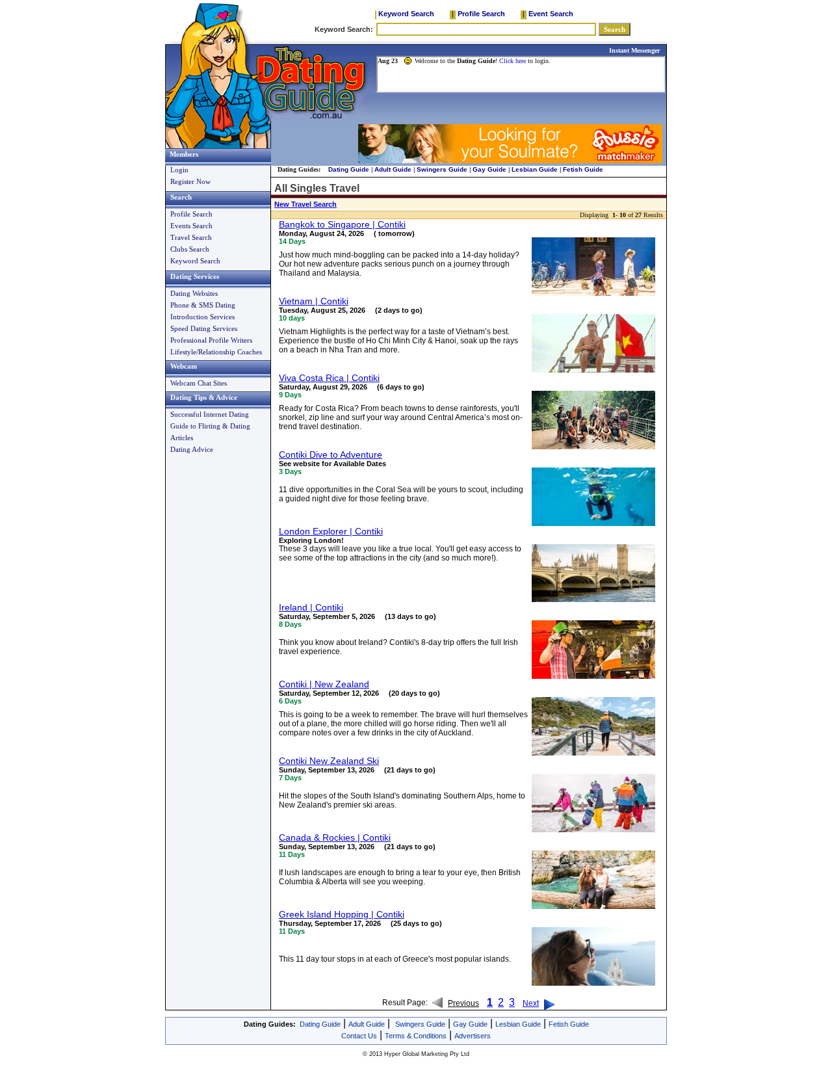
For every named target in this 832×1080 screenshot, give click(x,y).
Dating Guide (348, 169)
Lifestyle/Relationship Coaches (216, 352)
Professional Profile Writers (211, 340)
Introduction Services (202, 317)
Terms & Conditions (416, 1036)
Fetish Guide (583, 169)
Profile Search (481, 14)
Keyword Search (406, 14)
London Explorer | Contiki (331, 531)
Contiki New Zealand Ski (329, 761)
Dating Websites (194, 293)
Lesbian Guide (535, 169)
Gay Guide (489, 169)
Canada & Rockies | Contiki (335, 837)
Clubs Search (189, 249)
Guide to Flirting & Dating (210, 426)
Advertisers (472, 1036)
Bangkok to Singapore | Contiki (342, 224)
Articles (181, 437)
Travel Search (191, 237)
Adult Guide (392, 169)
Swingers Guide (442, 169)
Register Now (190, 181)
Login (179, 170)
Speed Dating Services (203, 328)
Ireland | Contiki (311, 607)
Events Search (191, 226)
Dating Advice (191, 449)
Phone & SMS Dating (202, 305)
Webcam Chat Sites (198, 383)
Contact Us (359, 1036)
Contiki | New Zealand (324, 684)
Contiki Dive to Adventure (330, 454)
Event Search (550, 14)
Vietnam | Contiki (313, 301)
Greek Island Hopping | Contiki (341, 914)
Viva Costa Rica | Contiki (329, 378)
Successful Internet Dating (209, 414)
